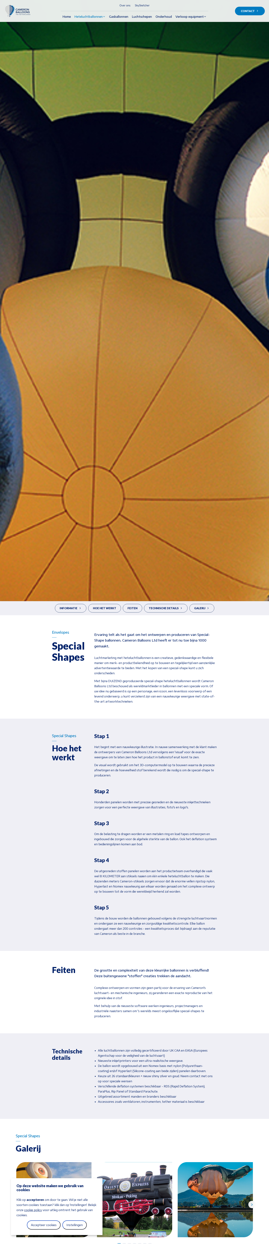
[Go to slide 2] (124, 1243)
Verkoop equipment (189, 16)
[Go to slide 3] (129, 1243)
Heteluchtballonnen (88, 16)
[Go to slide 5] (139, 1243)
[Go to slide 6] (145, 1243)
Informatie (68, 608)
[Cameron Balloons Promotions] (20, 11)
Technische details (164, 608)
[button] (134, 1199)
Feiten (132, 608)
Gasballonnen (118, 16)
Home (67, 16)
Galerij (199, 608)
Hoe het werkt (104, 608)
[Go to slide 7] (150, 1243)
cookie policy (33, 1210)
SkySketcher (142, 5)
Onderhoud (164, 16)
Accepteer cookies (44, 1225)
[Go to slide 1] (119, 1243)
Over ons (124, 5)
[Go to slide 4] (134, 1243)
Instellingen (74, 1225)
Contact (248, 11)
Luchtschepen (142, 16)
